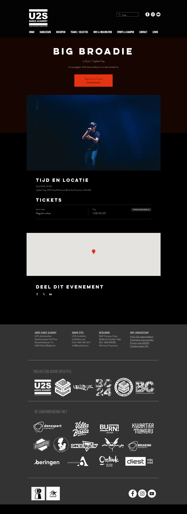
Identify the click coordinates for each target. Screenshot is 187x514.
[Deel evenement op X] (44, 294)
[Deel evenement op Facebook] (37, 294)
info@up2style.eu (80, 345)
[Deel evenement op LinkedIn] (50, 294)
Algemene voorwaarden (142, 340)
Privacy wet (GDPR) (139, 343)
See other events (93, 82)
